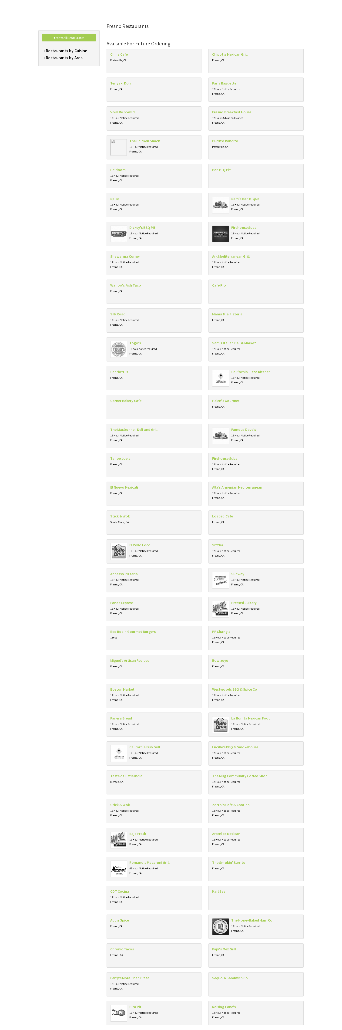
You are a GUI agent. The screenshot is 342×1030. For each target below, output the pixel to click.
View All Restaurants (70, 38)
